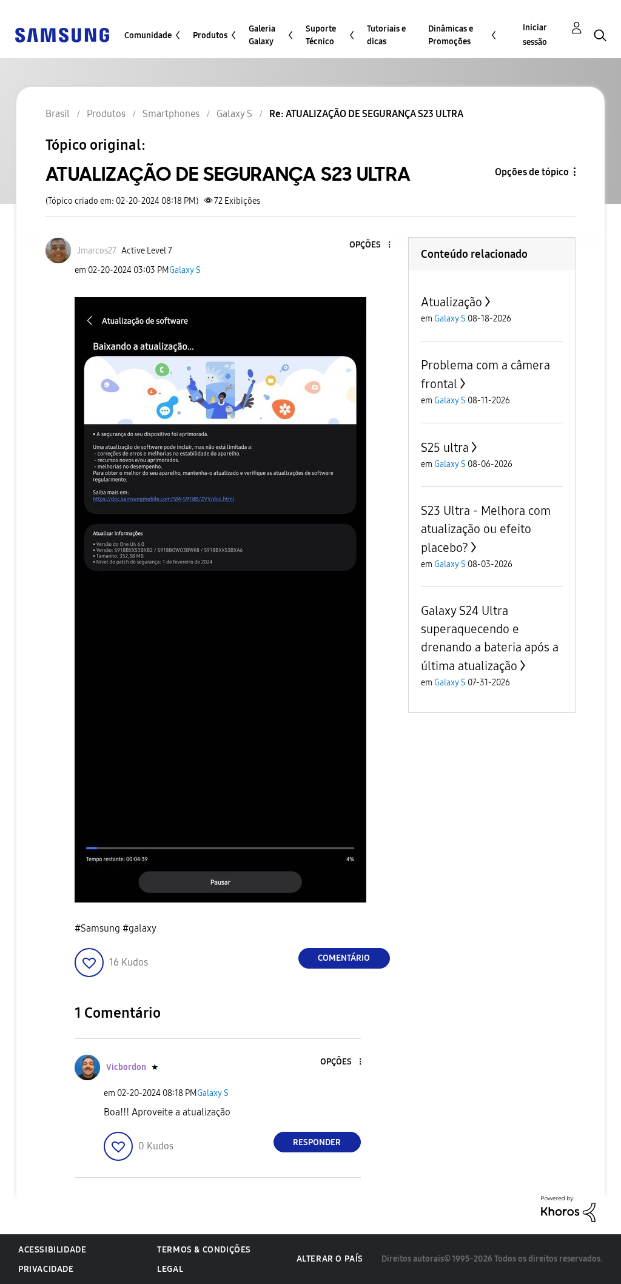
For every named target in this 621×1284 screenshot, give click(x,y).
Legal (170, 1269)
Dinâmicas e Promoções (450, 35)
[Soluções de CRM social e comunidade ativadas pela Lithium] (568, 1208)
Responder (317, 1142)
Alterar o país (330, 1259)
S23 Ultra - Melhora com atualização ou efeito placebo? (486, 529)
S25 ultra (445, 447)
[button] (368, 245)
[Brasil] (62, 34)
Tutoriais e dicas (386, 35)
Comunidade (148, 35)
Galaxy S (185, 270)
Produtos (210, 35)
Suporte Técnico (321, 35)
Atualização (451, 302)
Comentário (344, 958)
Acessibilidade (52, 1250)
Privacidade (46, 1269)
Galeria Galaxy (262, 35)
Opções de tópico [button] (532, 172)
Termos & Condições (204, 1250)
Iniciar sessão (535, 34)
